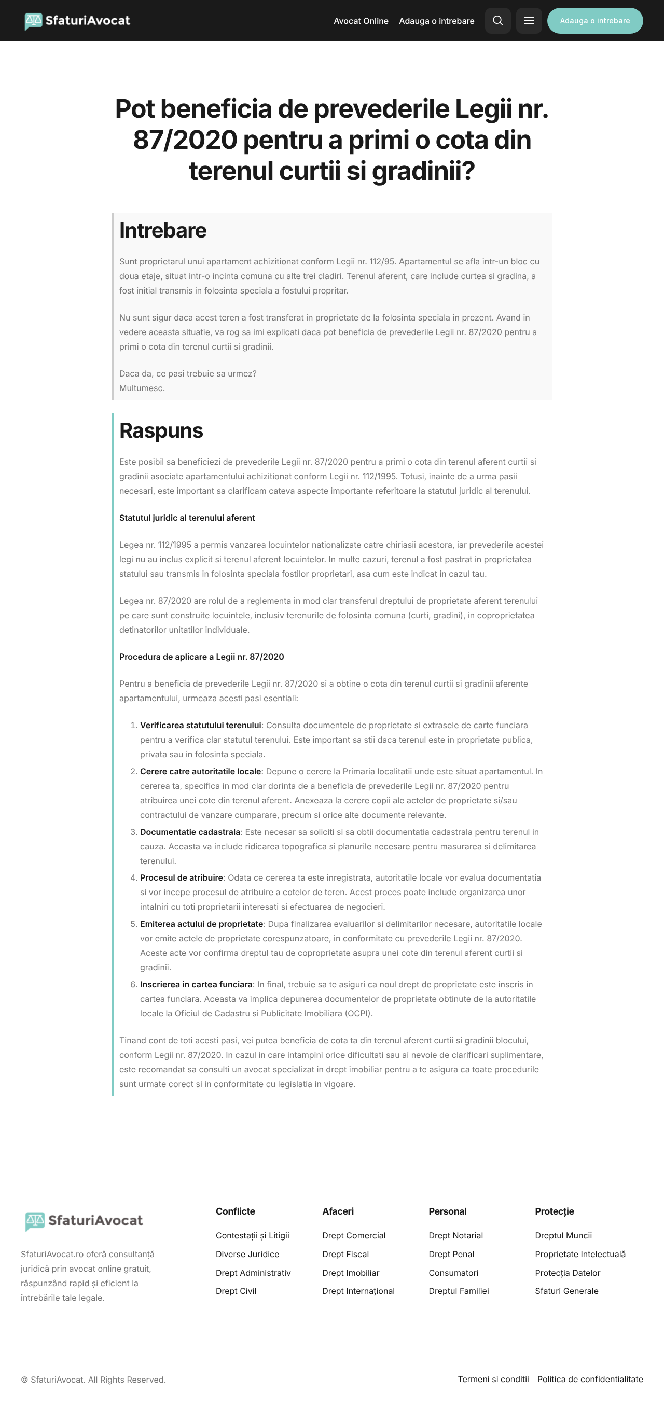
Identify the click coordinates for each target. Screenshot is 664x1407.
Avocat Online (361, 21)
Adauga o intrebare (437, 21)
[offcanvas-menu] (529, 21)
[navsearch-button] (498, 21)
